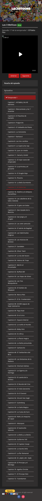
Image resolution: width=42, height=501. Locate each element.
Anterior (14, 76)
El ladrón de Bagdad (20, 228)
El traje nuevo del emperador (19, 161)
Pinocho (15, 178)
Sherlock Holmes (18, 366)
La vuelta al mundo (19, 325)
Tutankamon (17, 479)
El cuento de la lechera (18, 378)
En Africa (15, 334)
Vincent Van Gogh (19, 398)
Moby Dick (16, 329)
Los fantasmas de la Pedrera (19, 360)
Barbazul (15, 137)
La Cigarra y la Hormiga (17, 372)
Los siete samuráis (19, 224)
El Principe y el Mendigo (18, 464)
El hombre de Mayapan (17, 289)
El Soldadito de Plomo (20, 127)
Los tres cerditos (18, 141)
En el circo (16, 315)
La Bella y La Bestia (19, 435)
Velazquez (16, 423)
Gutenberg (16, 403)
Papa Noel (16, 311)
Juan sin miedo (18, 150)
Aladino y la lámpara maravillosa (20, 193)
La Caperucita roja (18, 146)
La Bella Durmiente (19, 183)
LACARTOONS (21, 9)
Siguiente (25, 76)
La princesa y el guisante (18, 167)
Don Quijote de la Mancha (19, 211)
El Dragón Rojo (18, 173)
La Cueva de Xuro (19, 412)
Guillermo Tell (17, 439)
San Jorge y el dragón (17, 218)
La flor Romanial (18, 453)
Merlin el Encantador (15, 266)
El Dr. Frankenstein (19, 299)
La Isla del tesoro (18, 256)
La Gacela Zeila (18, 449)
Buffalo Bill (16, 272)
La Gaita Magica (18, 407)
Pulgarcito (15, 123)
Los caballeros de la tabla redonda (19, 200)
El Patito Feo (17, 187)
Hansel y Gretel (18, 155)
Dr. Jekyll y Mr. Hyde (19, 458)
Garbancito (16, 348)
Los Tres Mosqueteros (15, 282)
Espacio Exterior (18, 320)
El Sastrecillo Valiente (17, 429)
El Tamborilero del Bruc (19, 353)
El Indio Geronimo (19, 389)
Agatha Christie (18, 469)
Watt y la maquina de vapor (19, 418)
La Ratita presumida (20, 343)
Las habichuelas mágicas (18, 234)
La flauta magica (18, 338)
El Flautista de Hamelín (17, 117)
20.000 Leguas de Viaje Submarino (19, 305)
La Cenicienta (17, 132)
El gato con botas (18, 205)
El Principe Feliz (18, 474)
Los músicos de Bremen (18, 241)
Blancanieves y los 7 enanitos (19, 110)
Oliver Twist (17, 251)
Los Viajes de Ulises (19, 276)
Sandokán (16, 246)
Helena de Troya (18, 260)
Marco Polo (16, 295)
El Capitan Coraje (18, 444)
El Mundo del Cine (19, 384)
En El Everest (17, 393)
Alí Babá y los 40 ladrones (18, 103)
